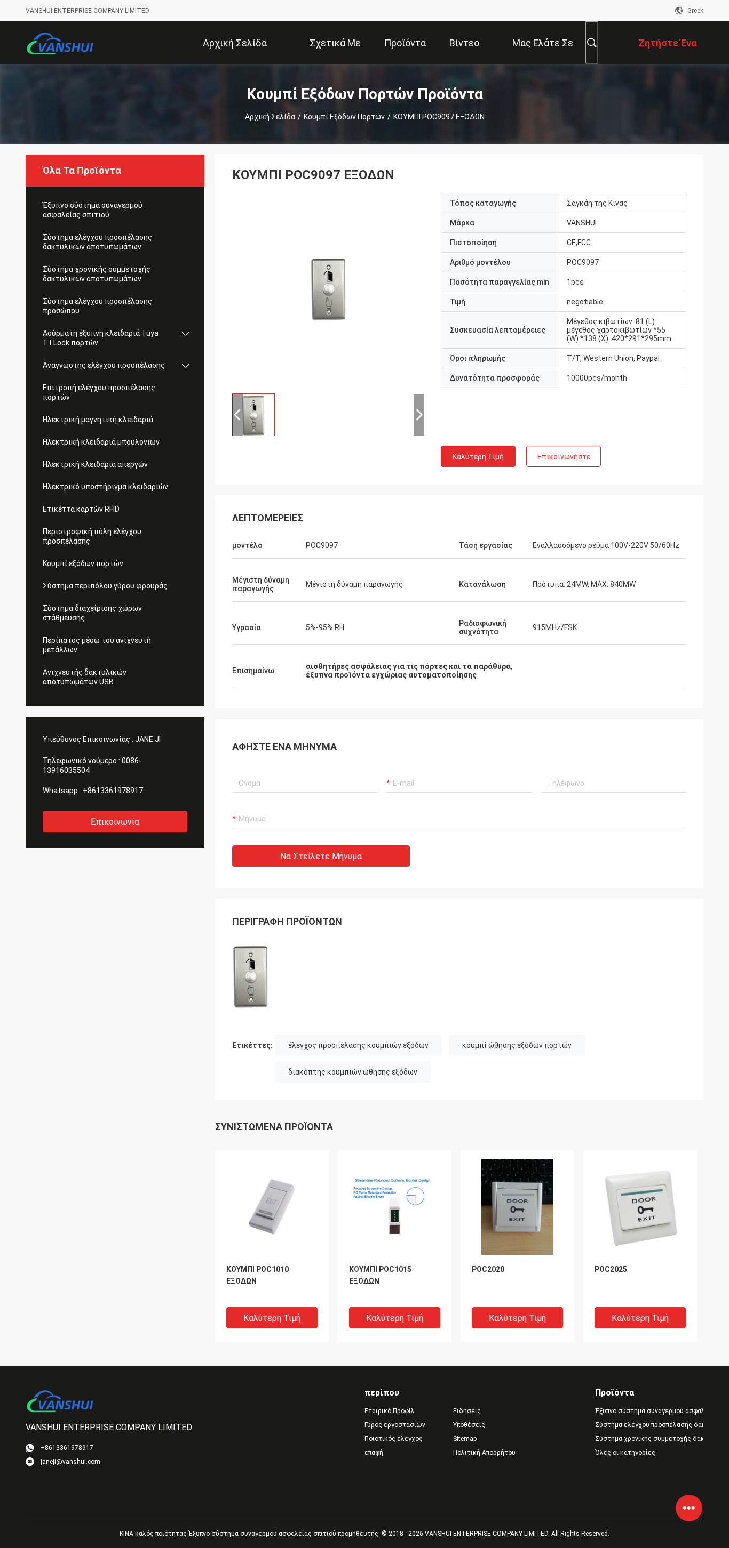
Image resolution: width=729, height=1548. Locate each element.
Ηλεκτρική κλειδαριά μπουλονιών (101, 442)
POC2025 (611, 1269)
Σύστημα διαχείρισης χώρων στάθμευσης (92, 613)
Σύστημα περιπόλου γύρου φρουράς (105, 586)
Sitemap (465, 1438)
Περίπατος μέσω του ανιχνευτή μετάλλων (97, 645)
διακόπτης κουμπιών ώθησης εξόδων (352, 1072)
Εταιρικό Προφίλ (389, 1411)
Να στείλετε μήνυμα (321, 856)
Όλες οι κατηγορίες (625, 1452)
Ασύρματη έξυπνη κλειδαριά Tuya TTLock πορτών (101, 338)
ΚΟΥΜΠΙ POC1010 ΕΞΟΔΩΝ (257, 1275)
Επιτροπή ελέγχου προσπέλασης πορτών (99, 392)
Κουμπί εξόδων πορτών (344, 116)
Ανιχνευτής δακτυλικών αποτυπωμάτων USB (84, 677)
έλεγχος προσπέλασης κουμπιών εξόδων (358, 1045)
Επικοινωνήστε (563, 457)
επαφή (373, 1452)
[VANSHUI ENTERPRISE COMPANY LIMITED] (60, 42)
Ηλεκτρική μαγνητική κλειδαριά (98, 419)
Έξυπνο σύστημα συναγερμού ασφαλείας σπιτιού (92, 210)
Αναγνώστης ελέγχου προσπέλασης (104, 365)
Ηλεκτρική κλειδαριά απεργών (95, 464)
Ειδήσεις (467, 1411)
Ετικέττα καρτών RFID (81, 509)
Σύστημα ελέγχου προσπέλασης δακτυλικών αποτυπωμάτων (97, 242)
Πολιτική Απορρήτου (484, 1452)
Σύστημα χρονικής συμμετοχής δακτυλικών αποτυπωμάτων (96, 274)
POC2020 (488, 1269)
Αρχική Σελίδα (270, 116)
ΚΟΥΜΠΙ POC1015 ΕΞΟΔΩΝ (380, 1275)
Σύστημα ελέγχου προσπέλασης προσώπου (97, 306)
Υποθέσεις (469, 1425)
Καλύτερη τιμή (478, 457)
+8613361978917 (113, 790)
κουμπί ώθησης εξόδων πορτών (517, 1045)
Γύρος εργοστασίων (394, 1425)
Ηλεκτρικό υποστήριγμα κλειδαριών (105, 486)
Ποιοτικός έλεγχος (393, 1438)
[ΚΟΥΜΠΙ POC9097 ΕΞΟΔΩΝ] (328, 289)
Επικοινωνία (115, 822)
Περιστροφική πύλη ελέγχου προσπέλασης (92, 536)
